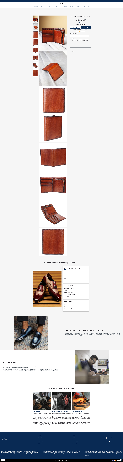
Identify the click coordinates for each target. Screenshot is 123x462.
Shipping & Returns (41, 441)
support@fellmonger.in (117, 0)
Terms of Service (75, 441)
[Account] (114, 3)
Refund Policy (75, 443)
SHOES (49, 6)
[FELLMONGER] (61, 3)
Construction (40, 437)
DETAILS (72, 46)
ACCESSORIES (64, 6)
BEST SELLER (43, 6)
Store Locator (11, 0)
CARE (72, 48)
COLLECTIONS (56, 6)
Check (90, 35)
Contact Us (74, 437)
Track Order (40, 443)
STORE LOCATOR (86, 6)
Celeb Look (79, 6)
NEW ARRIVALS (36, 6)
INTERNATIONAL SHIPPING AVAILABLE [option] (61, 0)
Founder (74, 435)
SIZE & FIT (72, 51)
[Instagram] (109, 441)
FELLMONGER (61, 460)
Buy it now (86, 27)
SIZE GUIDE (77, 24)
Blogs (73, 439)
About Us (39, 435)
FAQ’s (39, 439)
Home (34, 12)
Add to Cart (75, 27)
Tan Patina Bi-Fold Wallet (41, 12)
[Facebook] (107, 441)
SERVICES (72, 6)
